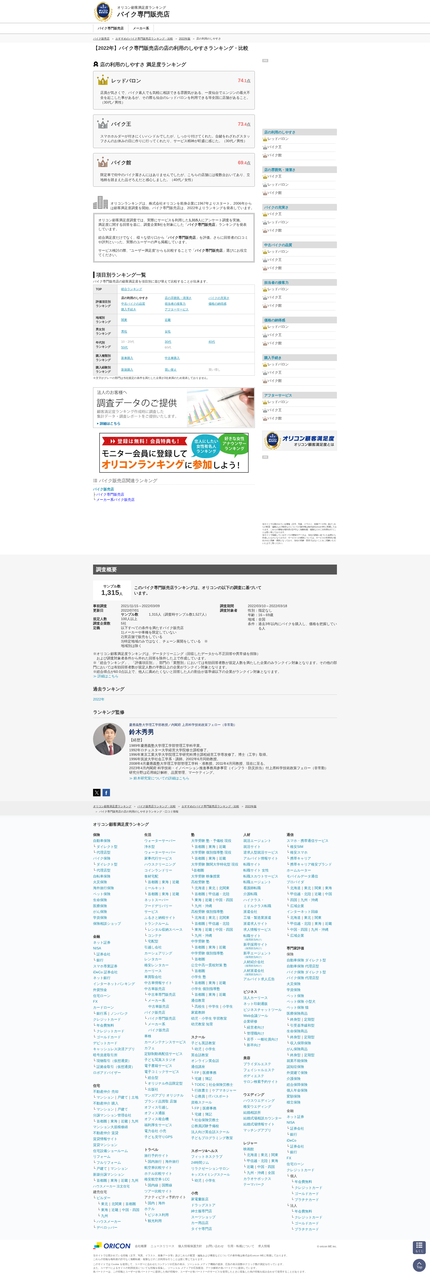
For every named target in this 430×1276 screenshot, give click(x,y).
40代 (212, 342)
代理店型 (103, 852)
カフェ (149, 1048)
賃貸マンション (105, 1145)
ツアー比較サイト (158, 1191)
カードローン (103, 1007)
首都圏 (102, 1121)
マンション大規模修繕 (110, 1127)
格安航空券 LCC (157, 1179)
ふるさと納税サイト (160, 918)
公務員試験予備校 (205, 1126)
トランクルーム (156, 924)
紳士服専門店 (201, 1211)
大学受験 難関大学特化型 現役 (214, 864)
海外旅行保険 (103, 888)
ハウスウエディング (259, 1100)
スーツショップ (203, 1217)
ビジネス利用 (158, 1215)
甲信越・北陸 (219, 894)
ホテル (149, 1209)
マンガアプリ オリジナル (164, 1095)
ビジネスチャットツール (262, 1010)
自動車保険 (101, 841)
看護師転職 (252, 888)
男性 (124, 331)
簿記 (208, 1079)
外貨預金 (100, 990)
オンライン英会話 (205, 1061)
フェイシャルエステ (259, 1070)
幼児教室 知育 (202, 1024)
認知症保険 (295, 1067)
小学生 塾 (198, 977)
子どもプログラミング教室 (212, 1138)
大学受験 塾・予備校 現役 (211, 841)
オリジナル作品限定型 (165, 1083)
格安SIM (296, 847)
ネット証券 (101, 942)
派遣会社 (250, 912)
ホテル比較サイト (158, 1173)
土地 (134, 1097)
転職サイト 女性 (256, 870)
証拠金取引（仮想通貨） (116, 1067)
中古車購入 (172, 358)
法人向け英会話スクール (210, 1132)
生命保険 (100, 900)
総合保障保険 (297, 1085)
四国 (293, 900)
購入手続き (128, 309)
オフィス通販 (154, 1113)
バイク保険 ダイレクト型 (306, 972)
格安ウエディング (257, 1106)
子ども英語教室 (203, 1043)
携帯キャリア (300, 858)
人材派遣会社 (253, 972)
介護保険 (294, 1079)
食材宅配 (151, 876)
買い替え (171, 369)
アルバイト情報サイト (260, 858)
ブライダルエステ (257, 1064)
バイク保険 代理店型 (303, 978)
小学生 (227, 1006)
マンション (105, 1097)
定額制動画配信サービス (163, 1054)
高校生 (200, 1006)
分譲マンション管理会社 (112, 1115)
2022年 (99, 699)
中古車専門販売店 (162, 994)
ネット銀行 (101, 978)
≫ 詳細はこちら (105, 676)
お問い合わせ (215, 1246)
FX (95, 1001)
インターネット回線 (302, 912)
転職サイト (252, 864)
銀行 (100, 960)
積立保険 (294, 1102)
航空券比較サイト (158, 1167)
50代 (124, 347)
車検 (147, 1036)
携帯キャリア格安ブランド (311, 864)
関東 (124, 320)
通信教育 (198, 1000)
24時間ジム (200, 1162)
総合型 (153, 1078)
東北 (104, 1204)
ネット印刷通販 (255, 1004)
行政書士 (202, 1090)
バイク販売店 (103, 489)
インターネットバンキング (114, 984)
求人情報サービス (257, 929)
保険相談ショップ (107, 924)
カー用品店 (200, 1223)
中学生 (214, 1006)
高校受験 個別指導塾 (207, 912)
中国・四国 (130, 1210)
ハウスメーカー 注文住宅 (111, 1186)
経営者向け (255, 1027)
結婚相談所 (252, 1112)
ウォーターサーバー (160, 841)
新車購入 (127, 358)
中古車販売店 (154, 989)
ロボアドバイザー (107, 1073)
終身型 (295, 1019)
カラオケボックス (257, 1179)
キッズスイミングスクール (210, 1174)
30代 (168, 342)
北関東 (116, 1204)
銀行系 (102, 1013)
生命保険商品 (297, 1031)
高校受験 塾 (200, 882)
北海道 (200, 888)
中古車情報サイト (158, 983)
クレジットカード (107, 1019)
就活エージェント (257, 841)
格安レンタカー (156, 965)
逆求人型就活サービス (260, 852)
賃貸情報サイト (105, 1139)
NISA (97, 948)
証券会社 (103, 954)
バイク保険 (101, 858)
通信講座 (198, 1067)
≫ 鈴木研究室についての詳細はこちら (159, 778)
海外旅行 (172, 1161)
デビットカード (105, 1043)
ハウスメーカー (109, 1221)
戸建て (122, 1097)
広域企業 (297, 906)
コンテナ (155, 935)
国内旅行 (155, 1161)
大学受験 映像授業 (205, 876)
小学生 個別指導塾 (205, 989)
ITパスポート (219, 1096)
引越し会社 (153, 947)
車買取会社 (153, 977)
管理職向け (255, 1033)
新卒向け (254, 1045)
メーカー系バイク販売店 (115, 500)
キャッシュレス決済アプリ (114, 1049)
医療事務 (209, 1073)
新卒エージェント (257, 954)
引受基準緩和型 (302, 1025)
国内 (151, 1203)
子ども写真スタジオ (160, 1060)
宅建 (198, 1079)
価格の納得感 (217, 303)
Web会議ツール (255, 1016)
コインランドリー (158, 870)
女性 (168, 331)
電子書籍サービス (158, 1066)
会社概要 (141, 1246)
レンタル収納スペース (165, 929)
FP (197, 1073)
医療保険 (100, 906)
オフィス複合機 (156, 1119)
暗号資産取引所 (105, 1055)
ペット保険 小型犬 (301, 1001)
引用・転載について (240, 1246)
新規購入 (127, 369)
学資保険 (100, 918)
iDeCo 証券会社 (105, 972)
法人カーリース (255, 998)
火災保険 (100, 882)
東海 (113, 1121)
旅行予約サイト (156, 1156)
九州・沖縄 (203, 906)
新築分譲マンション (108, 1174)
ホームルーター (299, 870)
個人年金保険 (297, 1090)
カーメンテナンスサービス (165, 1042)
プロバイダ (295, 882)
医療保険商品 (297, 1013)
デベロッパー (107, 1227)
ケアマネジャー (224, 1090)
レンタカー (153, 959)
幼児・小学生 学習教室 (209, 1018)
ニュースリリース (162, 1246)
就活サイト (252, 847)
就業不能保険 (297, 1061)
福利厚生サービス (158, 1125)
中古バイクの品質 (133, 303)
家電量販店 (200, 1199)
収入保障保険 (300, 1043)
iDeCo (291, 1140)
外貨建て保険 (297, 1073)
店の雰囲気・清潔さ (178, 298)
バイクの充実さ (219, 298)
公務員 (200, 1096)
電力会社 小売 (155, 1131)
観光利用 (155, 1221)
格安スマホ (299, 852)
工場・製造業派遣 (257, 918)
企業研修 (250, 1021)
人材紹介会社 (253, 963)
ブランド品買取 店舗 (160, 1101)
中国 (328, 894)
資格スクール (201, 1102)
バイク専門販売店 (110, 494)
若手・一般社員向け (262, 1039)
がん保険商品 (297, 1049)
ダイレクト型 (107, 847)
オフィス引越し (156, 1107)
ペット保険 (101, 894)
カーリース (153, 971)
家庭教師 (198, 1012)
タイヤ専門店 (201, 1229)
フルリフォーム (109, 1162)
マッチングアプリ (257, 1130)
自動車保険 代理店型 (303, 966)
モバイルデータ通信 (302, 876)
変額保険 (294, 1096)
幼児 (198, 1049)
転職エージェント (257, 882)
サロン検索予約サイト (260, 1082)
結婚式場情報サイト (259, 1124)
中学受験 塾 (200, 941)
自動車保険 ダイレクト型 (306, 960)
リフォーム (101, 1157)
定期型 (309, 1019)
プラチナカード (307, 1200)
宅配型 (153, 941)
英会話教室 (200, 1055)
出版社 (153, 1089)
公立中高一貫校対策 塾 (209, 965)
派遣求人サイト (255, 924)
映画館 (248, 1149)
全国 (271, 1173)
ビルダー (103, 1198)
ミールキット (154, 888)
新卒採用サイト (255, 946)
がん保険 (100, 912)
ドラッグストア (203, 1205)
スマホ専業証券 (105, 966)
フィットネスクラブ (206, 1157)
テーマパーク (253, 1184)
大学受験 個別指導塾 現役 (211, 852)
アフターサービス (177, 309)
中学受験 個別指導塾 (207, 953)
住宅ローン (101, 996)
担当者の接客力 (175, 303)
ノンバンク (119, 1013)
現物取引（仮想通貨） (114, 1061)
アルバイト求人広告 (259, 979)
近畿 (168, 320)
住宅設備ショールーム (110, 1151)
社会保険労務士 (221, 1085)
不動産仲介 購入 (105, 1103)
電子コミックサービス (161, 1072)
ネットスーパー (156, 900)
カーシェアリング (158, 953)
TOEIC (200, 1085)
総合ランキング (131, 289)
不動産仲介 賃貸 (105, 1133)
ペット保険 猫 (298, 1007)
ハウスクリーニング (160, 864)
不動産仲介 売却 (105, 1092)
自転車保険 (101, 876)
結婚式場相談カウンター (262, 1118)
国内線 (153, 1185)
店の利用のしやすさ (280, 132)
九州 (134, 1121)
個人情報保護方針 (190, 1246)
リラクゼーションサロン (210, 1168)
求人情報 (264, 1246)
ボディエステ (253, 1076)
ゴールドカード (109, 1037)
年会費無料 (105, 1025)
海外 (161, 1203)
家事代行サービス (158, 858)
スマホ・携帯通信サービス (307, 841)
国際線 (167, 1185)
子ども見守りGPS (158, 1137)
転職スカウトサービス (260, 876)
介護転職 (250, 894)
